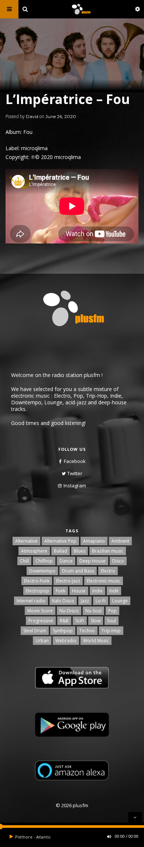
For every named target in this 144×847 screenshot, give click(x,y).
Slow (95, 621)
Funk (60, 591)
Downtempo (42, 571)
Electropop (37, 591)
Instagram (75, 485)
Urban (42, 640)
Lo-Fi (101, 601)
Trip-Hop (111, 631)
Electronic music (103, 581)
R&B (64, 621)
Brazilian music (107, 551)
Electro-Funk (36, 581)
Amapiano (94, 541)
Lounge (120, 601)
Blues (79, 551)
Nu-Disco (69, 611)
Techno (87, 631)
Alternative (26, 541)
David (32, 116)
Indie (97, 591)
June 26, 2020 (60, 116)
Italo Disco (63, 601)
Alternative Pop (60, 541)
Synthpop (63, 631)
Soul (111, 621)
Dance (66, 561)
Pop (112, 611)
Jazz (85, 601)
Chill (24, 561)
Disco (118, 561)
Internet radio (31, 601)
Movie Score (40, 611)
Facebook (75, 461)
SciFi (79, 621)
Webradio (65, 640)
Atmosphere (34, 551)
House (79, 591)
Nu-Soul (93, 611)
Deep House (92, 561)
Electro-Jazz (68, 581)
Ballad (60, 551)
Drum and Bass (78, 571)
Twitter (74, 473)
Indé (114, 591)
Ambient (120, 541)
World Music (96, 640)
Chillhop (44, 561)
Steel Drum (34, 631)
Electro (108, 571)
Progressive (40, 621)
